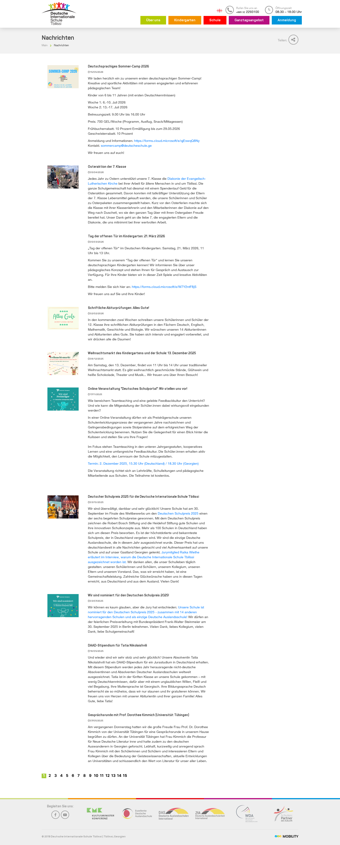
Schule (215, 20)
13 (113, 775)
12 (107, 775)
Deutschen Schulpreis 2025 (178, 513)
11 (102, 775)
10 (96, 775)
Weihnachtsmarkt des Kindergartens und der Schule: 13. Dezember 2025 (142, 353)
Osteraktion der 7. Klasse (107, 167)
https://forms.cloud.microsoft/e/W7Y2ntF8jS (164, 287)
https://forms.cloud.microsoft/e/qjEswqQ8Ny (167, 141)
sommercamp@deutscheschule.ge (126, 145)
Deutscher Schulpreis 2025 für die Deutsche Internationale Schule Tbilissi (143, 497)
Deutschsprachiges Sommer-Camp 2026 (118, 66)
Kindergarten (184, 20)
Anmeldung (287, 20)
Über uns (153, 20)
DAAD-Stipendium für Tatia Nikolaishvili (117, 645)
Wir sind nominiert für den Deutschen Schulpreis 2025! (128, 595)
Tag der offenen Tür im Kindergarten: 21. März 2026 (126, 236)
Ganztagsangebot (249, 20)
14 (119, 775)
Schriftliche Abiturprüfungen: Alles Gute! (118, 308)
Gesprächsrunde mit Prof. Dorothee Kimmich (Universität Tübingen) (138, 715)
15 (125, 775)
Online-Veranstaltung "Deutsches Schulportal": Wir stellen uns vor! (137, 389)
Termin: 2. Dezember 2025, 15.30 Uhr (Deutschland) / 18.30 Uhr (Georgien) (143, 463)
